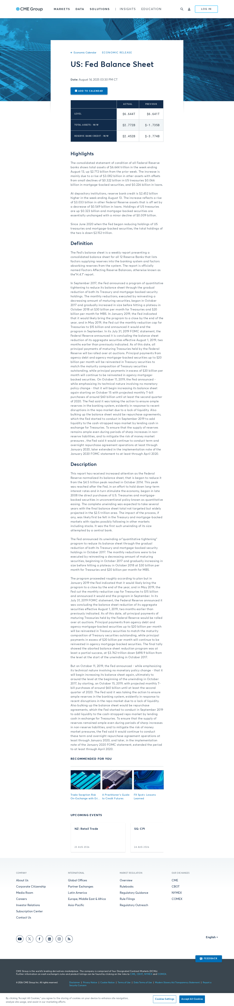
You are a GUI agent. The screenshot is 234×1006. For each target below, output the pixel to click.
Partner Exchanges (80, 886)
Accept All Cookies (192, 999)
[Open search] (182, 9)
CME (175, 880)
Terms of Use (124, 983)
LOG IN (206, 9)
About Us (22, 880)
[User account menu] (189, 9)
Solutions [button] (100, 9)
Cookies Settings (164, 999)
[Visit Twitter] (29, 939)
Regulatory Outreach (134, 905)
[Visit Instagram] (59, 939)
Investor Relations (28, 905)
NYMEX (177, 892)
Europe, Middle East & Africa (87, 899)
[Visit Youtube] (19, 939)
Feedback (211, 959)
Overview (126, 880)
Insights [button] (128, 9)
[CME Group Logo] (29, 9)
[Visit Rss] (69, 939)
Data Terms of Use (143, 983)
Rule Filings (127, 899)
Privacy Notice (90, 983)
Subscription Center (29, 911)
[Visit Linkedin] (49, 939)
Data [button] (80, 9)
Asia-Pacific (76, 905)
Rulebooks (126, 886)
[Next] (157, 838)
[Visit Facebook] (39, 939)
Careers (21, 899)
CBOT (176, 886)
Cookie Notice (107, 983)
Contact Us (23, 917)
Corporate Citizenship (31, 886)
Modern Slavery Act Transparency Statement (177, 983)
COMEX (177, 899)
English (211, 937)
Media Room (24, 892)
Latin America (77, 892)
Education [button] (151, 9)
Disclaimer (74, 983)
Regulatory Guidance (134, 892)
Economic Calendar (85, 52)
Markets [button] (62, 9)
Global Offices (77, 880)
